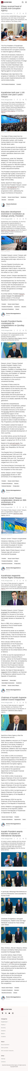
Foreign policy (16, 486)
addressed (17, 296)
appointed (18, 806)
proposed (4, 612)
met (8, 552)
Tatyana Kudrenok (11, 204)
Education (4, 199)
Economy (3, 1027)
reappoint (4, 672)
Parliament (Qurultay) (6, 486)
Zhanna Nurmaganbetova (13, 313)
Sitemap (3, 1058)
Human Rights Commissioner (8, 682)
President (19, 84)
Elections (16, 483)
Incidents (3, 1036)
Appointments (5, 680)
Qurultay (6, 411)
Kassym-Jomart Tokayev (13, 197)
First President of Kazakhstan (8, 84)
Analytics (3, 1030)
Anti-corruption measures (7, 1050)
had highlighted (12, 187)
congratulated (5, 474)
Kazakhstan (23, 197)
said (11, 962)
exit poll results (14, 443)
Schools (17, 309)
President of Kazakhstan (7, 306)
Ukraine (16, 561)
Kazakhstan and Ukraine (7, 563)
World (2, 1033)
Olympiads (22, 964)
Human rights (13, 680)
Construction (11, 199)
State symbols (4, 1047)
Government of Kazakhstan (8, 309)
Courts (24, 819)
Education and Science (7, 992)
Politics (3, 1024)
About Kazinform (5, 1044)
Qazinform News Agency (8, 111)
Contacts (3, 1061)
